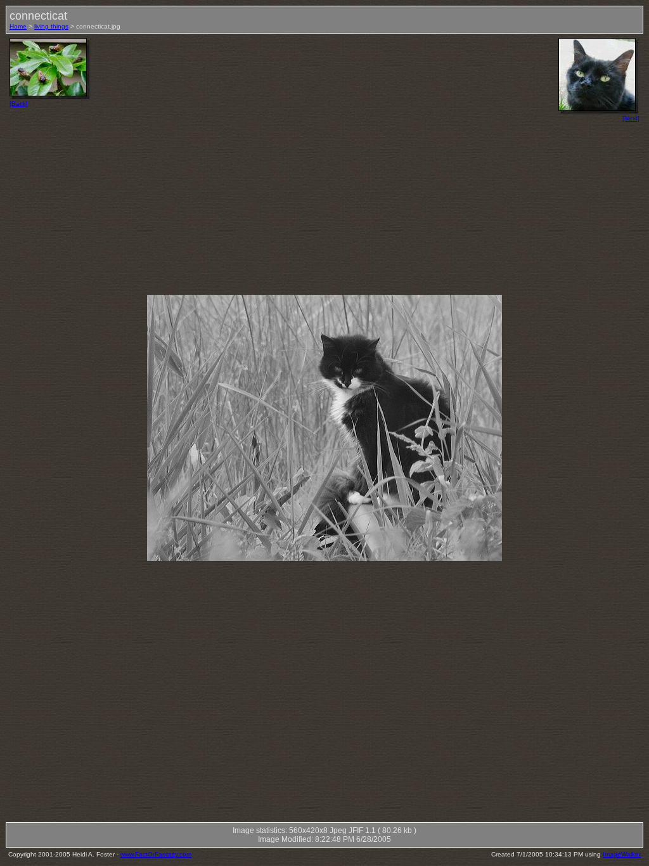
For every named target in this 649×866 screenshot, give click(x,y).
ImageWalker (622, 854)
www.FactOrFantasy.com (155, 854)
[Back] (19, 103)
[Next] (630, 118)
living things (51, 26)
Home (18, 26)
